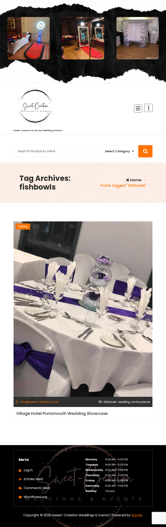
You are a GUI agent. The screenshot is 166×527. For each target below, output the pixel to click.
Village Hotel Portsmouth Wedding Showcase (62, 413)
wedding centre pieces (134, 402)
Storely (137, 515)
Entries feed (33, 479)
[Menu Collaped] (138, 108)
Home (135, 179)
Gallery (23, 226)
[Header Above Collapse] (149, 108)
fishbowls (110, 402)
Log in (28, 470)
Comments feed (37, 488)
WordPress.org (35, 497)
